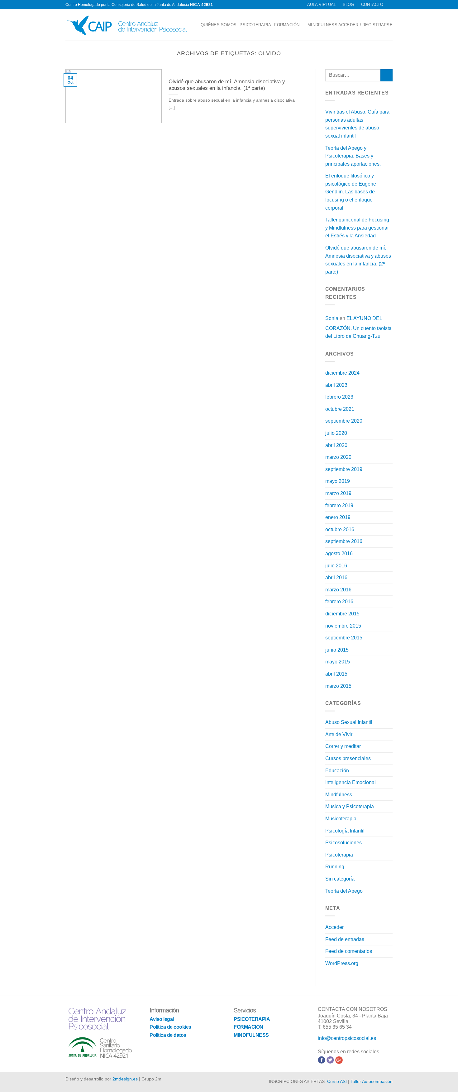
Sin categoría (340, 878)
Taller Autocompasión (372, 1081)
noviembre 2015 (343, 626)
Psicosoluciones (343, 842)
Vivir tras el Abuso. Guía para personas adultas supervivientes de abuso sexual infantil (357, 123)
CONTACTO (372, 4)
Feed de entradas (344, 939)
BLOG (348, 4)
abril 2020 (336, 445)
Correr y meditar (343, 746)
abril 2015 (336, 674)
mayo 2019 (337, 481)
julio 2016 (336, 565)
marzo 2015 (338, 686)
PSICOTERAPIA (255, 24)
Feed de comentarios (348, 951)
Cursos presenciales (348, 758)
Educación (337, 770)
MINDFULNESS (322, 24)
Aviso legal (162, 1019)
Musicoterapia (340, 818)
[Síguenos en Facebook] (389, 4)
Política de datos (168, 1035)
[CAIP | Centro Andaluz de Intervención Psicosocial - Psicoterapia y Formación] (128, 25)
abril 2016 (336, 577)
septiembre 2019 (343, 469)
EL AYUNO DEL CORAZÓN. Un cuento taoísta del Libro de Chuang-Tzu (358, 327)
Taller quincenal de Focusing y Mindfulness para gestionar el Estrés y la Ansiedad (357, 227)
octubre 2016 (339, 529)
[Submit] (386, 75)
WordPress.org (341, 963)
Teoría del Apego (344, 891)
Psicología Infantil (345, 830)
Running (334, 866)
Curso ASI (337, 1081)
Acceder (334, 927)
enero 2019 (338, 517)
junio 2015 (337, 650)
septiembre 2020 (343, 421)
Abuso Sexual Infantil (348, 722)
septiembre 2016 (343, 541)
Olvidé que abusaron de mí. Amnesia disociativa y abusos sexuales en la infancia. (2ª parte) (358, 259)
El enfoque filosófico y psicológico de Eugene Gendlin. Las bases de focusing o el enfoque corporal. (350, 191)
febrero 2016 (339, 601)
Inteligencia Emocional (350, 782)
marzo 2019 (338, 493)
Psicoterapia (339, 854)
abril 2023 (336, 385)
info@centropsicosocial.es (347, 1038)
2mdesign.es (125, 1078)
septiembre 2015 (343, 637)
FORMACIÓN (286, 24)
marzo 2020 (338, 457)
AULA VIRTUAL (321, 4)
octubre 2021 (339, 409)
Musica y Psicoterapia (349, 806)
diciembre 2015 (342, 613)
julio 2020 (336, 433)
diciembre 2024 (342, 373)
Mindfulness (338, 794)
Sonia (331, 318)
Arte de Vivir (338, 734)
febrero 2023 (339, 397)
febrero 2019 (339, 505)
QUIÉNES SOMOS (218, 24)
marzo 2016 (338, 589)
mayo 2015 (337, 661)
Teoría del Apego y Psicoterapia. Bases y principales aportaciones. (353, 156)
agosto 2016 (339, 553)
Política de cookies (170, 1027)
